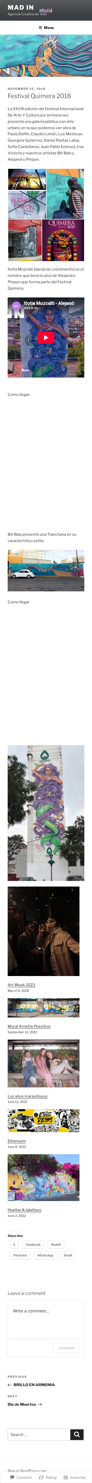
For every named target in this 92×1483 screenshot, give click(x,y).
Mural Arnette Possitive (29, 1026)
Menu (49, 27)
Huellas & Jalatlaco (24, 1210)
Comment (67, 1348)
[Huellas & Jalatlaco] (43, 1178)
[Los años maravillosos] (43, 1064)
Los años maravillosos (28, 1096)
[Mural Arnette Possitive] (43, 1009)
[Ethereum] (43, 1121)
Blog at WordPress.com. (27, 1471)
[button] (27, 179)
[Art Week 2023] (43, 932)
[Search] (77, 1434)
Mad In (21, 7)
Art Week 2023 (21, 985)
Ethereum (17, 1141)
